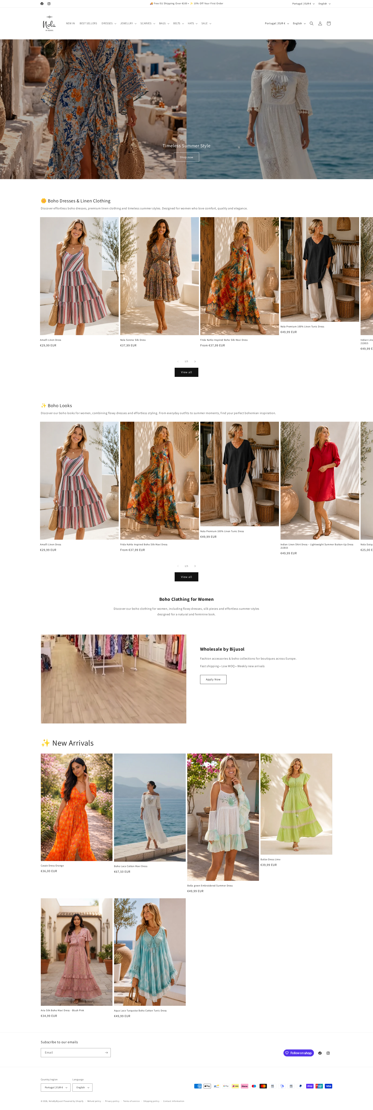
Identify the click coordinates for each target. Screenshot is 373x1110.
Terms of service (131, 1101)
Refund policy (94, 1101)
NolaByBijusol (56, 1101)
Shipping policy (151, 1101)
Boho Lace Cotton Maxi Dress (130, 866)
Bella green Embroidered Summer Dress (210, 885)
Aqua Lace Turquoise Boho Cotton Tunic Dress (140, 1010)
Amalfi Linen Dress (50, 340)
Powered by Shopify (74, 1101)
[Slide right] (195, 361)
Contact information (173, 1101)
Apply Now (213, 679)
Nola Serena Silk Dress (133, 340)
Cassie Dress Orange (52, 865)
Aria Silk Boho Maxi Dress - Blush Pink (62, 1010)
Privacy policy (112, 1101)
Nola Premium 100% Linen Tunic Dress (302, 326)
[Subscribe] (106, 1052)
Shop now (186, 157)
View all (186, 372)
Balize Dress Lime (270, 859)
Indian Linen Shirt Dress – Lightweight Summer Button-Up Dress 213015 (317, 546)
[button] (108, 23)
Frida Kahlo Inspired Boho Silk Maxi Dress (224, 340)
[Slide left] (178, 361)
